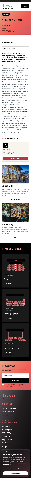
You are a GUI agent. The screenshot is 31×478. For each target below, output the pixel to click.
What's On (6, 426)
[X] (11, 404)
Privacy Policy (9, 386)
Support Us (7, 440)
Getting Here (7, 429)
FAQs (4, 447)
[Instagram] (7, 404)
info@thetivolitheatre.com (9, 422)
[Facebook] (3, 404)
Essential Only (15, 469)
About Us (6, 436)
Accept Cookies (15, 473)
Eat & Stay (6, 433)
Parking (5, 443)
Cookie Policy (22, 463)
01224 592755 (6, 420)
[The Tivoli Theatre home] (7, 6)
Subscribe (15, 380)
